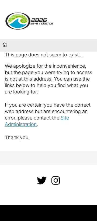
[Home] (4, 45)
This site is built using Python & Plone (48, 213)
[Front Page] (37, 20)
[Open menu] (84, 19)
